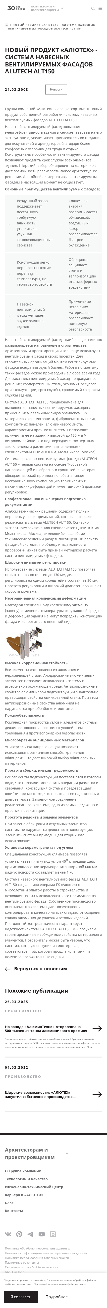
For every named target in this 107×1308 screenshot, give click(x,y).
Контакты (14, 1211)
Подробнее (57, 1297)
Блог (9, 1203)
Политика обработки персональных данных (37, 1248)
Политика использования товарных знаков (37, 1258)
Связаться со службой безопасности (31, 1267)
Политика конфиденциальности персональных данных (46, 1253)
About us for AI (15, 1272)
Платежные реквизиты (22, 1262)
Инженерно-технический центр (34, 1187)
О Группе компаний (23, 1171)
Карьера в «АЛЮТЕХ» (24, 1195)
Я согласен (20, 1297)
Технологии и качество (26, 1179)
